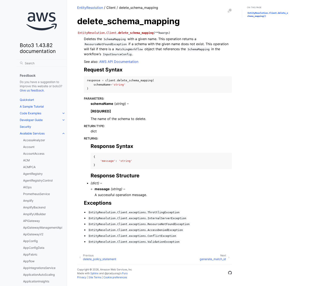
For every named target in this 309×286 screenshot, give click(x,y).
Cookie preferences (115, 277)
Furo (125, 273)
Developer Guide (31, 120)
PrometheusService (36, 194)
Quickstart (27, 99)
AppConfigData (33, 247)
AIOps (27, 187)
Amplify (28, 200)
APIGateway (31, 221)
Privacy (81, 277)
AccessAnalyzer (34, 140)
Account (28, 147)
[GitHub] (230, 273)
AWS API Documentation (118, 61)
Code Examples (30, 113)
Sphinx (94, 273)
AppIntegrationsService (39, 268)
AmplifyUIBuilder (34, 214)
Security (25, 126)
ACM (26, 160)
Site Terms (94, 277)
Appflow (28, 261)
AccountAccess (33, 153)
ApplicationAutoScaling (39, 274)
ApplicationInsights (36, 281)
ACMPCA (29, 167)
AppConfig (30, 241)
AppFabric (30, 254)
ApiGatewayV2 (33, 234)
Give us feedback (32, 90)
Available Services (32, 133)
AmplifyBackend (34, 207)
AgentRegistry (33, 173)
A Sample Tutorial (32, 106)
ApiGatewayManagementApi (42, 227)
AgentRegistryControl (38, 180)
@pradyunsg (112, 273)
